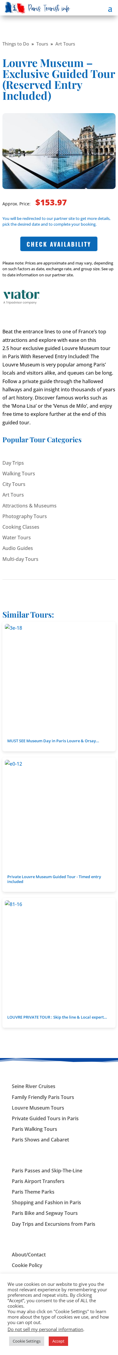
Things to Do (15, 44)
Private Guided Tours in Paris (45, 1118)
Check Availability (59, 244)
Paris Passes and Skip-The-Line (47, 1170)
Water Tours (16, 537)
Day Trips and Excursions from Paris (53, 1224)
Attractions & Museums (29, 505)
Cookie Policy (27, 1265)
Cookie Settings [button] (27, 1341)
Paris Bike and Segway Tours (45, 1213)
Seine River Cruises (33, 1086)
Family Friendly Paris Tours (43, 1097)
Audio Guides (17, 548)
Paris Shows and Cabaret (40, 1139)
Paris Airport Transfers (38, 1181)
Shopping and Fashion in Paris (46, 1202)
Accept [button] (58, 1341)
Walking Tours (18, 473)
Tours (42, 44)
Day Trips (13, 463)
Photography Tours (24, 516)
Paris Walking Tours (34, 1129)
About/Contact (29, 1254)
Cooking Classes (20, 527)
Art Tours (65, 44)
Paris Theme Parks (33, 1191)
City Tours (13, 484)
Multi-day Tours (20, 559)
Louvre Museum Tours (38, 1107)
